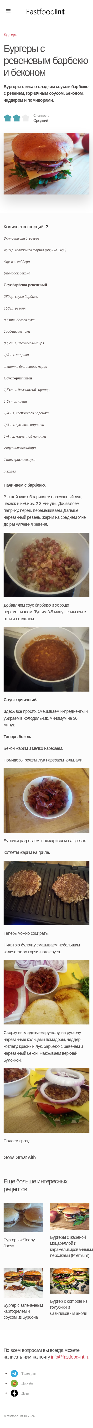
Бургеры (10, 34)
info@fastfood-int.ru (70, 1357)
